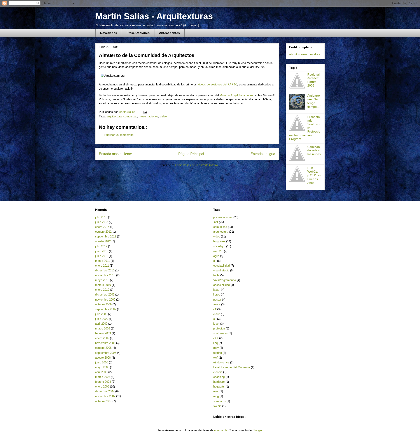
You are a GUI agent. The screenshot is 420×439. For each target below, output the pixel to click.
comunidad (130, 116)
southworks (220, 333)
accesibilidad (221, 285)
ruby (216, 347)
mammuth (220, 430)
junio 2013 (101, 222)
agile (216, 256)
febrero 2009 (103, 333)
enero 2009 (102, 338)
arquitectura (114, 116)
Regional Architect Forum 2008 (313, 80)
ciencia (217, 372)
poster (217, 299)
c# (214, 309)
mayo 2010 (102, 280)
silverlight (219, 246)
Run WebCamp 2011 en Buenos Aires (314, 175)
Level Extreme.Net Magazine (231, 367)
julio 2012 (101, 246)
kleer (216, 323)
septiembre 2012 (105, 236)
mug (216, 396)
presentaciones (148, 116)
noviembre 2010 (105, 275)
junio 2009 (101, 318)
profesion (219, 328)
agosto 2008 (103, 357)
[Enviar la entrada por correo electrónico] (145, 111)
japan (216, 289)
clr (214, 318)
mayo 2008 (102, 367)
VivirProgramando (224, 280)
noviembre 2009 (105, 299)
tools (216, 275)
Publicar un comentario (118, 134)
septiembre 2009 (105, 309)
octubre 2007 (103, 401)
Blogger (257, 430)
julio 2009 (101, 314)
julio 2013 (101, 217)
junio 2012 (101, 251)
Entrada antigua (262, 154)
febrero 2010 (103, 285)
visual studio (221, 270)
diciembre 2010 (104, 270)
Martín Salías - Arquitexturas (154, 16)
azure (216, 304)
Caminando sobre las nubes (314, 150)
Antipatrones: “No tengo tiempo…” (314, 101)
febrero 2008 (103, 381)
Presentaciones (138, 33)
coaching (219, 377)
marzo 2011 (102, 260)
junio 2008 (101, 362)
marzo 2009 (102, 328)
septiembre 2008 (105, 352)
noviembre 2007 (105, 396)
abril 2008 (101, 372)
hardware (219, 381)
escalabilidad (221, 265)
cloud (216, 314)
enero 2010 (102, 289)
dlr (214, 260)
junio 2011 (101, 256)
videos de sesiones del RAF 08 (217, 84)
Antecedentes (169, 33)
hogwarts (219, 386)
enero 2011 (102, 265)
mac (216, 391)
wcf (215, 357)
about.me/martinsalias (304, 54)
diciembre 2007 (104, 391)
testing (217, 352)
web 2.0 (218, 251)
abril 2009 (101, 323)
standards (219, 401)
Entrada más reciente (115, 154)
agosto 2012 (103, 241)
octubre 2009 (103, 304)
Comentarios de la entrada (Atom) (196, 165)
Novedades (108, 33)
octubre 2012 (103, 231)
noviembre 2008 (105, 343)
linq (215, 343)
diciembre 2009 (104, 294)
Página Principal (191, 154)
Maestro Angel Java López (236, 95)
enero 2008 (102, 386)
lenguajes (219, 241)
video (163, 116)
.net (215, 222)
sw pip (217, 406)
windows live (221, 362)
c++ (215, 338)
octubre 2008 (103, 347)
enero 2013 (102, 226)
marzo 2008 (102, 377)
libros (216, 294)
